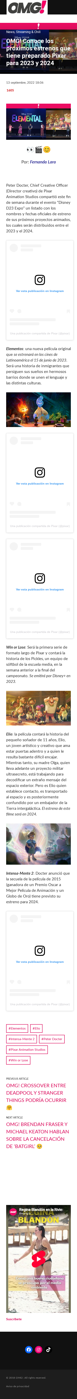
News (10, 32)
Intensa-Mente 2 (22, 1039)
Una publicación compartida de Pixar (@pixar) (40, 333)
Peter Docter (53, 1039)
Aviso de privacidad (17, 1386)
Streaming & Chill (28, 32)
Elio (37, 1028)
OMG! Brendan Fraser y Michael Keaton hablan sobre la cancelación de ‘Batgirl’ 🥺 (37, 1135)
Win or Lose (19, 1060)
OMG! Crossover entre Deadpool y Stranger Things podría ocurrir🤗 (36, 1096)
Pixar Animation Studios (28, 1049)
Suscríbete (14, 1319)
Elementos (18, 1028)
